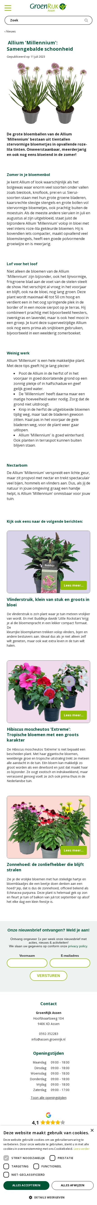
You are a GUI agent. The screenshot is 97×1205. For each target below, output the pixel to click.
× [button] (92, 1130)
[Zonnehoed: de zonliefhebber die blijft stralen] (48, 827)
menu (8, 8)
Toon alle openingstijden (49, 1097)
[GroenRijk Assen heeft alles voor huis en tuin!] (48, 7)
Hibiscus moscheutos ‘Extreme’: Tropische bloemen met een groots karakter (43, 734)
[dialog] (48, 1165)
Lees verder (82, 1149)
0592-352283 (48, 1034)
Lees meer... (73, 585)
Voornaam (27, 955)
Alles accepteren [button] (26, 1185)
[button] (48, 1197)
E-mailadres (70, 955)
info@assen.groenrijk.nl (48, 1039)
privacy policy (77, 946)
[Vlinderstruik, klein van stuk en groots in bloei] (48, 562)
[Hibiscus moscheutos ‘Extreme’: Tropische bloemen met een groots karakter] (48, 692)
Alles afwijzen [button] (73, 1185)
